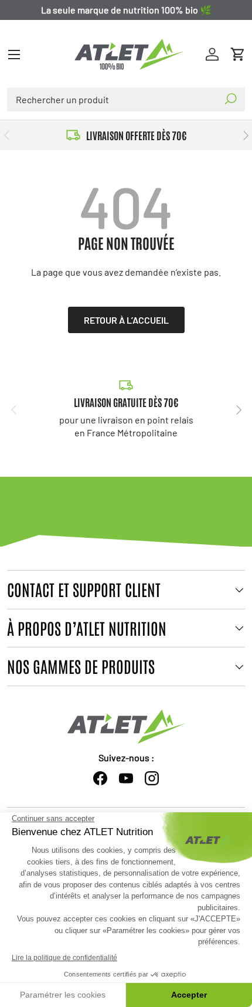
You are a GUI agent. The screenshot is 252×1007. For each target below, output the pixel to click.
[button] (238, 54)
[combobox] (126, 99)
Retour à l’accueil (126, 320)
